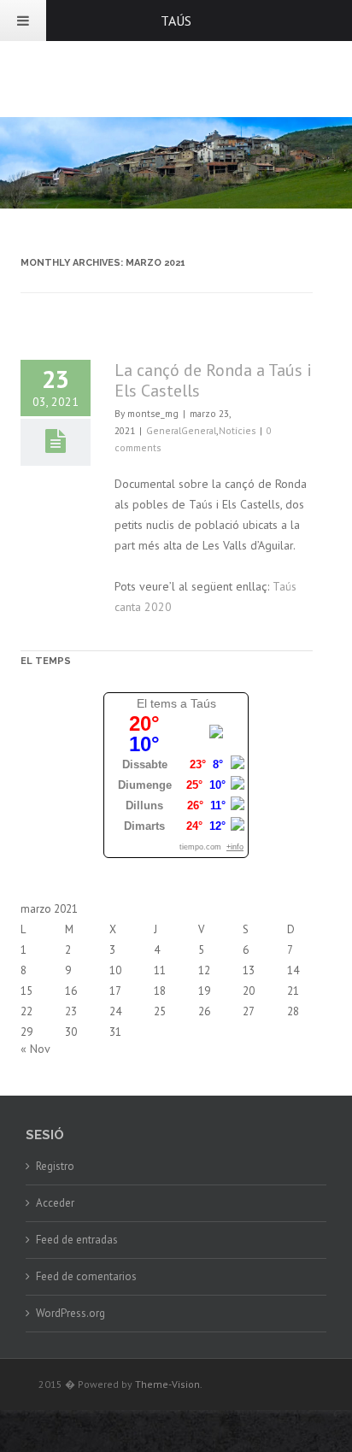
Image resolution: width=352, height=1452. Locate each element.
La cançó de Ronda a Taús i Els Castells (213, 380)
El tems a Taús (176, 703)
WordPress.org (70, 1313)
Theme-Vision (167, 1384)
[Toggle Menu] (23, 20)
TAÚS (176, 20)
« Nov (35, 1048)
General (163, 430)
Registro (55, 1166)
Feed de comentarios (86, 1276)
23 (71, 1011)
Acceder (55, 1203)
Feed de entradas (77, 1239)
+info (234, 847)
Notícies (237, 430)
